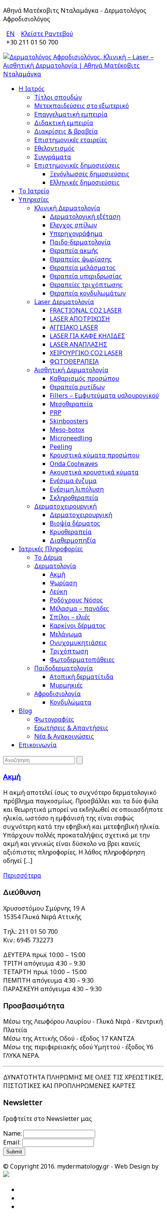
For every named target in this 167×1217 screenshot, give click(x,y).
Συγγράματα (52, 157)
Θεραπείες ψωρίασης (81, 259)
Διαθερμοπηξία (73, 540)
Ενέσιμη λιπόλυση (77, 489)
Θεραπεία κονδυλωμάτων (88, 293)
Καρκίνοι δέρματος (78, 625)
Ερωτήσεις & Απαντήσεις (71, 728)
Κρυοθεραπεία (71, 532)
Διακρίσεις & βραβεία (66, 131)
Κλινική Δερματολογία (67, 208)
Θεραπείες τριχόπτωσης (86, 284)
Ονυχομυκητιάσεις (78, 642)
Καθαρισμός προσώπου (84, 378)
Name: (12, 1133)
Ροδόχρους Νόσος (76, 600)
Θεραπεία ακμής (74, 250)
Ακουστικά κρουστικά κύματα (94, 472)
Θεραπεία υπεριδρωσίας (86, 276)
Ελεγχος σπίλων (73, 225)
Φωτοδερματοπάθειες (82, 659)
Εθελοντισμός (54, 148)
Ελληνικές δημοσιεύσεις (85, 182)
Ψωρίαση (63, 583)
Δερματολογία (55, 566)
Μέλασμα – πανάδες (79, 608)
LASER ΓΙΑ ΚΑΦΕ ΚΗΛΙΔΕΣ (87, 336)
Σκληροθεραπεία (74, 497)
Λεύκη (58, 591)
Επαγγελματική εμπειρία (71, 114)
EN (10, 33)
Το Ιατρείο (34, 191)
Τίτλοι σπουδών (58, 97)
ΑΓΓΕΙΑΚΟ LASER (74, 327)
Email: (12, 1142)
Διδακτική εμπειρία (63, 123)
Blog (25, 710)
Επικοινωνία (38, 745)
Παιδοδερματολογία (63, 668)
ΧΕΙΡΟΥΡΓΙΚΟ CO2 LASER (86, 353)
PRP (55, 412)
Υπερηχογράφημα (76, 233)
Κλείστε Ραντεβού (47, 33)
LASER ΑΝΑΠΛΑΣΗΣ (78, 344)
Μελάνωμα (66, 634)
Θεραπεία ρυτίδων (77, 387)
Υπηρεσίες (34, 199)
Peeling (61, 446)
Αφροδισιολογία (57, 693)
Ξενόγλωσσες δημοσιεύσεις (89, 174)
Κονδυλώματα (70, 702)
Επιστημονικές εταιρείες (70, 140)
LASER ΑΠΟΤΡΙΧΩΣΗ (80, 319)
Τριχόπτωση (69, 651)
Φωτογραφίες (54, 719)
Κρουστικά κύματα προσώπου (94, 455)
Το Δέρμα (48, 557)
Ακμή (57, 574)
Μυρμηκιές (66, 685)
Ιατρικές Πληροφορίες (51, 549)
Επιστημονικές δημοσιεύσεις (77, 165)
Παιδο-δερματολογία (80, 242)
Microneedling (71, 438)
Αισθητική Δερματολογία (71, 370)
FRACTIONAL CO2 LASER (86, 310)
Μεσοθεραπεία (71, 404)
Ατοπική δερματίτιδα (81, 676)
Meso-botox (67, 429)
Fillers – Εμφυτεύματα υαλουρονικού (104, 395)
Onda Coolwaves (74, 463)
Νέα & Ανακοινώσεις (64, 736)
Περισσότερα (22, 875)
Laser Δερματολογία (64, 301)
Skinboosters (69, 421)
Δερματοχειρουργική (65, 506)
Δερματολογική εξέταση (85, 216)
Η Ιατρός (32, 88)
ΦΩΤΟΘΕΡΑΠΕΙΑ (74, 361)
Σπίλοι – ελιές (70, 617)
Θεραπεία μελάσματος (83, 267)
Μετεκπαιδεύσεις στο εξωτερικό (81, 105)
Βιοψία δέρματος (75, 523)
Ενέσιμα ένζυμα (73, 480)
